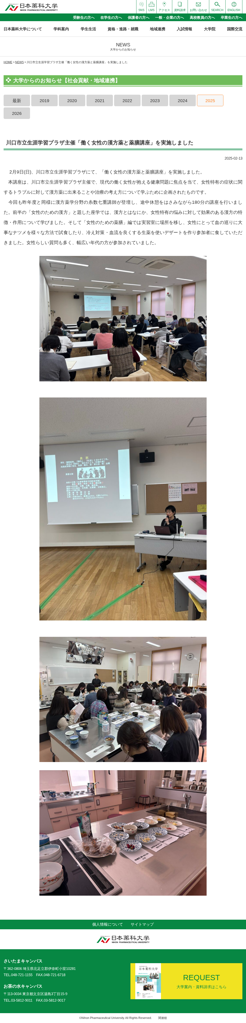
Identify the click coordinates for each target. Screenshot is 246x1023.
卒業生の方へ (231, 17)
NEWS (19, 62)
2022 (127, 100)
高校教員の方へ (202, 17)
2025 (210, 100)
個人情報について (107, 924)
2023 (155, 100)
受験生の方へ (84, 17)
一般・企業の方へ (169, 17)
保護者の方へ (138, 17)
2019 (44, 100)
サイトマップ (142, 924)
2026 (17, 113)
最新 (16, 100)
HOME (8, 62)
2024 (182, 100)
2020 (72, 100)
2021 (100, 100)
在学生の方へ (111, 17)
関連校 (162, 1018)
